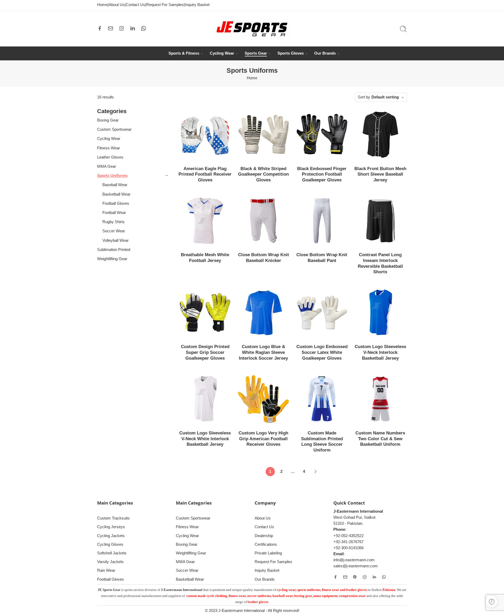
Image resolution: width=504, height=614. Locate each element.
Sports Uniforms (112, 176)
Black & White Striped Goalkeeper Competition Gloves (263, 174)
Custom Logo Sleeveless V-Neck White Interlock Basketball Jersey (205, 439)
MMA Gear (106, 166)
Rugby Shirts (113, 222)
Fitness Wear (108, 148)
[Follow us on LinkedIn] (132, 28)
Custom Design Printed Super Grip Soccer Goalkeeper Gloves (205, 352)
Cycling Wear (222, 53)
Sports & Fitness (184, 53)
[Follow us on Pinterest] (355, 577)
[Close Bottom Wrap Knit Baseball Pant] (322, 221)
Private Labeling (268, 553)
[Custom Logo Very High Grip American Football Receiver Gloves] (263, 399)
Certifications (266, 544)
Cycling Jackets (111, 536)
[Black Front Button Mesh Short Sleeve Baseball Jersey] (380, 134)
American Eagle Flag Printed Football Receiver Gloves (205, 174)
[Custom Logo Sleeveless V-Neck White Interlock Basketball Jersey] (205, 399)
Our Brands (325, 53)
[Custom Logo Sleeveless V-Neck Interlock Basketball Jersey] (380, 312)
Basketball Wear (116, 194)
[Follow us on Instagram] (121, 28)
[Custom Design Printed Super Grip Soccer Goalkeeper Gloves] (205, 312)
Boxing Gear (108, 120)
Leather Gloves (110, 157)
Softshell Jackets (112, 553)
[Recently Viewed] (491, 601)
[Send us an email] (110, 28)
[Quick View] (205, 155)
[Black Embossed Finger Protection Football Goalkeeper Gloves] (322, 134)
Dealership (264, 536)
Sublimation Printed (113, 250)
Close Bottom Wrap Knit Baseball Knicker (263, 257)
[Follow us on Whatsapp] (143, 28)
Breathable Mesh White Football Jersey (205, 257)
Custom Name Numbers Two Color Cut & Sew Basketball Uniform (380, 439)
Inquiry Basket (197, 5)
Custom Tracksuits (113, 518)
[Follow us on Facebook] (99, 28)
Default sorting (385, 97)
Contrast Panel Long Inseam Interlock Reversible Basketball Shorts (380, 263)
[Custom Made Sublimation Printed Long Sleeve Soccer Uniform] (322, 399)
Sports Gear (256, 53)
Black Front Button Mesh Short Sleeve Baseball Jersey (380, 174)
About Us (117, 5)
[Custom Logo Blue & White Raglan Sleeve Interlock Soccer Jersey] (263, 312)
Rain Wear (106, 570)
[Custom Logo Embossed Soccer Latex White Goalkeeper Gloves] (322, 312)
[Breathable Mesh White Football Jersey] (205, 221)
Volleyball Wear (115, 240)
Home (102, 5)
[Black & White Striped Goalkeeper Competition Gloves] (263, 134)
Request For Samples (165, 5)
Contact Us (135, 5)
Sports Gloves (290, 53)
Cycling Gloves (110, 544)
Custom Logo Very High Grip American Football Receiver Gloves (263, 439)
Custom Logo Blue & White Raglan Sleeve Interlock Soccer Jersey (263, 352)
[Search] (403, 29)
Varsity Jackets (110, 562)
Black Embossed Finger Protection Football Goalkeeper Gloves (321, 174)
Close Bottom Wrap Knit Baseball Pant (321, 257)
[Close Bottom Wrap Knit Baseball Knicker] (263, 221)
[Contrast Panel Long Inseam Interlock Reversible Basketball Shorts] (380, 221)
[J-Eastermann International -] (252, 29)
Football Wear (114, 213)
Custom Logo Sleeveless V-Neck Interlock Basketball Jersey (380, 352)
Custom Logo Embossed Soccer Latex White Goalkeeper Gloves (322, 352)
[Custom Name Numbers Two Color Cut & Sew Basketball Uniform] (380, 399)
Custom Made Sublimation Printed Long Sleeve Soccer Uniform (322, 442)
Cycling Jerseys (111, 527)
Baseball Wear (114, 185)
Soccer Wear (113, 231)
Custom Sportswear (114, 129)
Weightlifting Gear (112, 259)
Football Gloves (115, 203)
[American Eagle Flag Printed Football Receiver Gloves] (205, 134)
